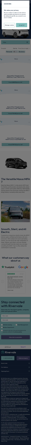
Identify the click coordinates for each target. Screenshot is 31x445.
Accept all (21, 25)
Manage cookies (9, 25)
